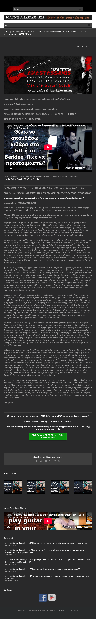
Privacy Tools (73, 610)
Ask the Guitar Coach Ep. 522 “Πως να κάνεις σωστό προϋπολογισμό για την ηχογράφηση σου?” (48, 543)
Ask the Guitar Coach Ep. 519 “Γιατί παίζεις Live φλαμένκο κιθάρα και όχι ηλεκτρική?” (42, 569)
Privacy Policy (63, 610)
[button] (6, 487)
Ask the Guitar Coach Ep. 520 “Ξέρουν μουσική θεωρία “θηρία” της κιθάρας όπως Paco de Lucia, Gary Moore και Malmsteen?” (47, 560)
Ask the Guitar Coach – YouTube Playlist (22, 179)
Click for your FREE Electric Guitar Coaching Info (48, 436)
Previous (80, 46)
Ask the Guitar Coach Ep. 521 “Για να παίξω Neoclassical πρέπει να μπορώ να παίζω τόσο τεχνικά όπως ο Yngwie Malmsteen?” (44, 551)
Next (88, 46)
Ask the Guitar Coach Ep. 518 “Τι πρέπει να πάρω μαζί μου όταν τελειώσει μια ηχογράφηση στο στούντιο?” (47, 577)
